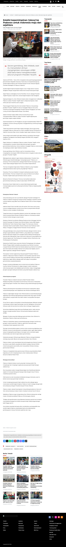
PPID (50, 539)
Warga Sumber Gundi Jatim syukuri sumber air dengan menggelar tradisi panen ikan (53, 128)
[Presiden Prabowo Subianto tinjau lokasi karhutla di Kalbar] (36, 460)
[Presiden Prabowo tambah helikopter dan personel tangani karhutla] (23, 460)
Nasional (12, 6)
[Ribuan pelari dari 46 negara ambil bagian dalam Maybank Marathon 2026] (47, 102)
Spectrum (36, 525)
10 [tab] (53, 153)
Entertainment (37, 527)
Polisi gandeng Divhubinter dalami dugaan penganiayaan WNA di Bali (53, 147)
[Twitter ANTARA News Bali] (53, 1)
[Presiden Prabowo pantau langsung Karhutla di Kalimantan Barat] (9, 478)
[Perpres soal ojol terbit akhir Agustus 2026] (9, 495)
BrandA (51, 532)
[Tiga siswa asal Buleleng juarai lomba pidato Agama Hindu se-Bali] (47, 24)
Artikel (53, 6)
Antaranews (6, 1)
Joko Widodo (20, 446)
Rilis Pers (36, 1)
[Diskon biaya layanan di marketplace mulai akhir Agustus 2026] (47, 48)
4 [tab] (55, 134)
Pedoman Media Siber (54, 530)
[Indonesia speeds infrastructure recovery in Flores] (23, 495)
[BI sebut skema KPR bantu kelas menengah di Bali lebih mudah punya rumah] (47, 88)
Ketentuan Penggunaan (55, 523)
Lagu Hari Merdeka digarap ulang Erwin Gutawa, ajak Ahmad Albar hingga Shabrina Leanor (55, 40)
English (17, 1)
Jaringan (51, 521)
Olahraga (44, 6)
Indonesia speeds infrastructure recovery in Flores (22, 502)
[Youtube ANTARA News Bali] (58, 1)
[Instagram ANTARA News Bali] (55, 1)
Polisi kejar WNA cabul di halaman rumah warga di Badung (56, 96)
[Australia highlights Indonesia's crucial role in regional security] (36, 495)
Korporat (51, 536)
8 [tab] (59, 151)
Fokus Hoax (39, 7)
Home (8, 6)
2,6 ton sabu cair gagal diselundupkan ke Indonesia (53, 187)
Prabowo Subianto (10, 446)
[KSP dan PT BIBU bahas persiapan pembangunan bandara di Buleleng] (36, 478)
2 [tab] (51, 134)
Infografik (47, 155)
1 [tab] (49, 134)
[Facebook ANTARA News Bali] (50, 1)
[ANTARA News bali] (4, 6)
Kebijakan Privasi (53, 525)
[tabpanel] (53, 127)
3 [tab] (53, 134)
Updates (17, 6)
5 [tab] (57, 134)
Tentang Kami (52, 527)
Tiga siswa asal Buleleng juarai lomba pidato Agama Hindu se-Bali (56, 24)
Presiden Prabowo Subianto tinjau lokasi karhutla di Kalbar (36, 467)
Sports (35, 521)
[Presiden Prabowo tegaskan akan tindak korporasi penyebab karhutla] (9, 460)
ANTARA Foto (52, 534)
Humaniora (28, 6)
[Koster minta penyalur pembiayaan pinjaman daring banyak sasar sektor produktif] (47, 55)
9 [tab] (61, 151)
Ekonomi (23, 6)
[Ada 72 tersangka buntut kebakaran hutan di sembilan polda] (53, 72)
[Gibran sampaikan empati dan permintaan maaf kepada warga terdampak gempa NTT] (23, 478)
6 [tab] (55, 151)
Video (46, 136)
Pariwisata (34, 6)
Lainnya (58, 6)
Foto (46, 118)
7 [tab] (57, 151)
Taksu (49, 6)
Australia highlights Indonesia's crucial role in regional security (36, 502)
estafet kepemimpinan (30, 446)
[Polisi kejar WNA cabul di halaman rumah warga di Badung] (47, 96)
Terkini (21, 1)
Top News (31, 1)
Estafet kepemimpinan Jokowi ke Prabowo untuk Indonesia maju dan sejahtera (33, 15)
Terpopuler (26, 1)
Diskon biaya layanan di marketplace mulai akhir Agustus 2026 (56, 48)
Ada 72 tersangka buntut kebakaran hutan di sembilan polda (52, 81)
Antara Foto (12, 1)
